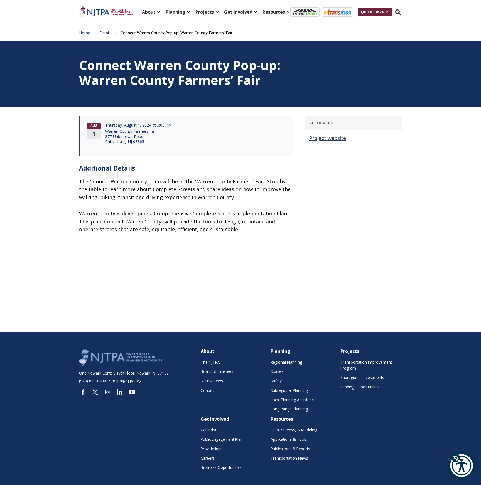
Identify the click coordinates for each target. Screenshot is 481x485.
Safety (276, 380)
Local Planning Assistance (293, 399)
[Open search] (398, 12)
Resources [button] (273, 12)
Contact (207, 390)
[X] (95, 392)
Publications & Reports (290, 448)
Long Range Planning (289, 409)
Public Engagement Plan (222, 439)
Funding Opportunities (359, 387)
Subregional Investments (362, 377)
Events (105, 32)
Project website (327, 138)
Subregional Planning (289, 390)
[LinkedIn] (120, 392)
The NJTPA (210, 362)
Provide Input (212, 448)
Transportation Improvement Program (366, 365)
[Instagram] (107, 392)
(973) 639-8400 (93, 380)
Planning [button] (175, 12)
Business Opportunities (221, 467)
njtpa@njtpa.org (127, 380)
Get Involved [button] (238, 12)
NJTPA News (212, 380)
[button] (461, 465)
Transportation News (289, 458)
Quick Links (372, 12)
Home (84, 32)
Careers (208, 458)
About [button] (149, 12)
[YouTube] (132, 392)
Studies (277, 371)
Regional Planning (286, 362)
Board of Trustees (217, 371)
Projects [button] (204, 12)
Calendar (209, 429)
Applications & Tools (289, 439)
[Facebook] (83, 392)
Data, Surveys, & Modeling (294, 429)
